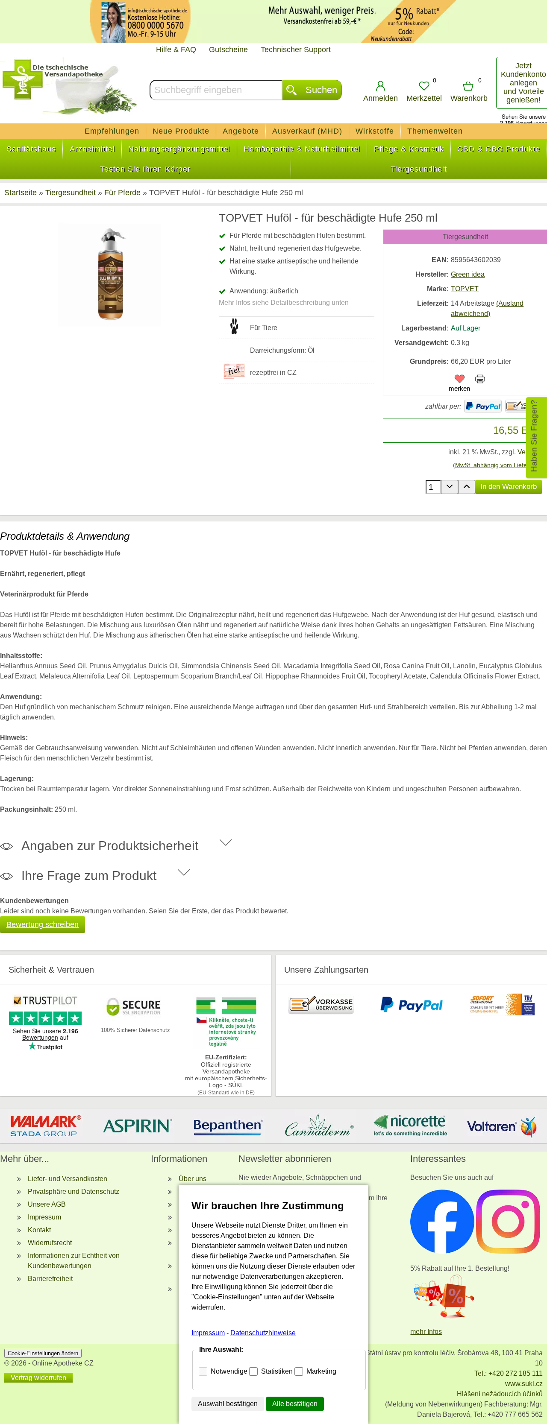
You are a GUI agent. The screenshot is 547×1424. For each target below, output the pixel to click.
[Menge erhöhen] (466, 487)
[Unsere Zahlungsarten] (321, 1013)
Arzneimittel (92, 149)
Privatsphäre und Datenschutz (73, 1191)
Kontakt (39, 1230)
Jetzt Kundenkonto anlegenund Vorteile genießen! (523, 82)
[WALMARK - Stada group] (45, 1126)
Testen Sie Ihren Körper (145, 169)
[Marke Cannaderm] (319, 1126)
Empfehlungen (112, 131)
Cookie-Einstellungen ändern (43, 1353)
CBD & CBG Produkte (498, 149)
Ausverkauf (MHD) (307, 131)
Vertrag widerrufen (38, 1377)
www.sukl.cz (524, 1383)
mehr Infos (426, 1331)
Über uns (192, 1178)
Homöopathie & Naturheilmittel (302, 149)
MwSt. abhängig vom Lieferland (498, 465)
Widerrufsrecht (50, 1242)
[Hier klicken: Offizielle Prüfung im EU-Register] (226, 1046)
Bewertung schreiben (42, 924)
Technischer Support (296, 49)
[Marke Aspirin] (136, 1126)
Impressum (44, 1217)
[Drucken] (480, 380)
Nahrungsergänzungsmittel (179, 149)
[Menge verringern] (449, 487)
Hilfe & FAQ (176, 49)
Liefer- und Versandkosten (67, 1178)
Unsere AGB (47, 1204)
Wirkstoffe (375, 131)
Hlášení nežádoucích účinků (500, 1394)
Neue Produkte (181, 131)
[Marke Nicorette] (410, 1126)
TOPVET (465, 288)
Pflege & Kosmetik (409, 149)
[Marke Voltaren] (501, 1126)
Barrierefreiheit (50, 1278)
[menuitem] (112, 131)
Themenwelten (435, 131)
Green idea (468, 274)
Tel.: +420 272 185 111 (508, 1373)
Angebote (241, 131)
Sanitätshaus (31, 149)
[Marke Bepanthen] (228, 1126)
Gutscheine (228, 49)
